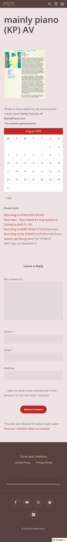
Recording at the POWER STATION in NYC (29, 234)
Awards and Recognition (19, 239)
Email (8, 350)
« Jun (9, 198)
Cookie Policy (22, 462)
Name (8, 332)
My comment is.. (13, 279)
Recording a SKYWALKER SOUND (24, 215)
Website (9, 368)
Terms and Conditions (33, 456)
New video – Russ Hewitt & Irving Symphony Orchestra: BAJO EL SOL (31, 222)
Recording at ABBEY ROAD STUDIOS (26, 229)
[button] (62, 4)
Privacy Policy (44, 462)
